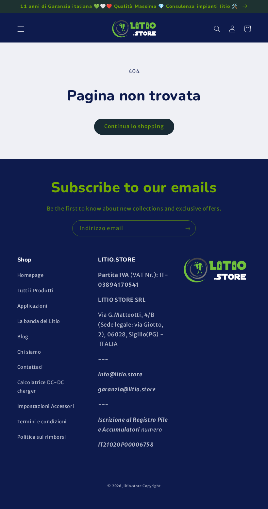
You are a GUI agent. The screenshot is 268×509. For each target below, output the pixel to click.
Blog (23, 337)
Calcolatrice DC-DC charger (40, 387)
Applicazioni (32, 306)
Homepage (30, 275)
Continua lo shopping (134, 126)
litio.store (133, 486)
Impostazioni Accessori (45, 406)
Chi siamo (29, 352)
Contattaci (30, 367)
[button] (20, 28)
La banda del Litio (38, 321)
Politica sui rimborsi (41, 437)
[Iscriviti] (187, 228)
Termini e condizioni (42, 422)
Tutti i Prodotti (35, 291)
